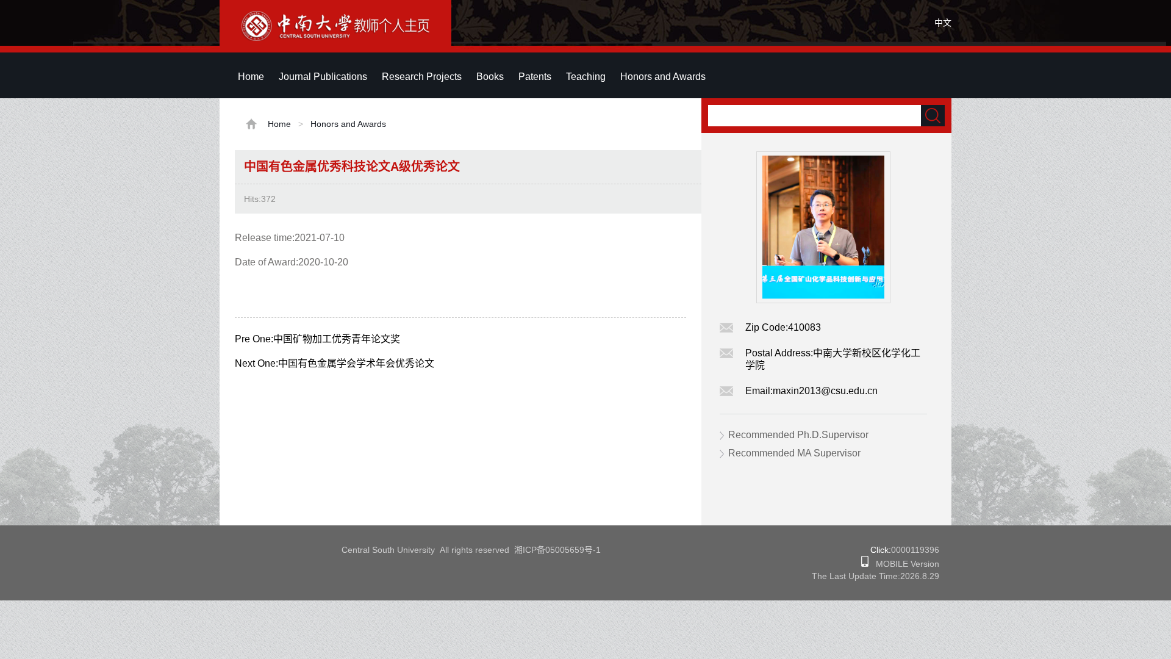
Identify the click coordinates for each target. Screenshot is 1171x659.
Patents (534, 76)
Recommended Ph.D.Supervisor (798, 435)
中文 (942, 22)
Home (251, 76)
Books (490, 76)
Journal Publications (323, 76)
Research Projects (422, 76)
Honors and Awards (663, 76)
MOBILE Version (903, 564)
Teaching (586, 76)
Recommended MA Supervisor (794, 453)
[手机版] (864, 564)
